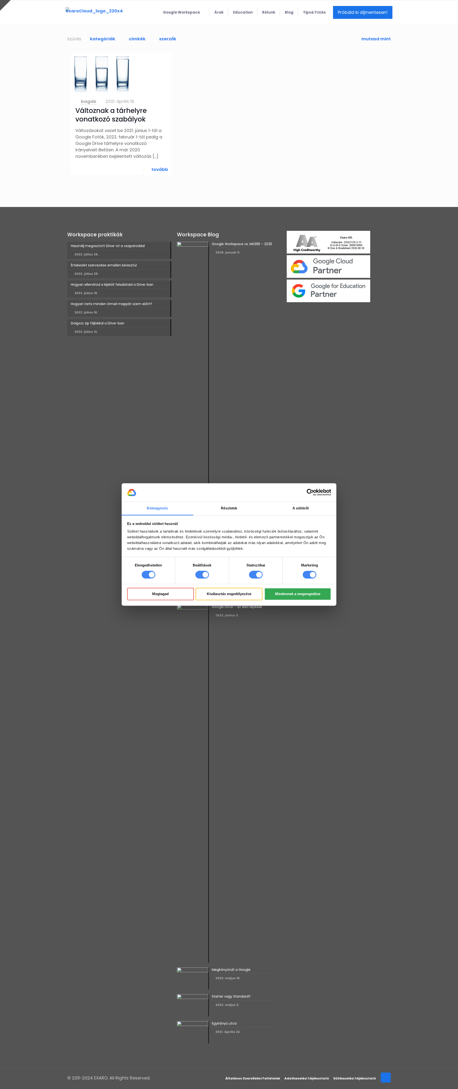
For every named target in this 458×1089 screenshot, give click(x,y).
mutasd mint (376, 39)
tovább (159, 169)
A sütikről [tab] (300, 508)
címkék (137, 39)
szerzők (167, 39)
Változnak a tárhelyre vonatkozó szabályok (111, 115)
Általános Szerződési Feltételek (252, 1078)
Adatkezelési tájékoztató (306, 1078)
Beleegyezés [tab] (157, 508)
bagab (88, 101)
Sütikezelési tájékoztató (354, 1078)
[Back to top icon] (386, 1078)
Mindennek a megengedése (297, 594)
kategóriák (102, 39)
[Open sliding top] (5, 5)
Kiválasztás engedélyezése (229, 594)
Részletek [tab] (229, 508)
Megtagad (160, 594)
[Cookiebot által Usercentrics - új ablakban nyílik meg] (310, 492)
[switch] (202, 575)
